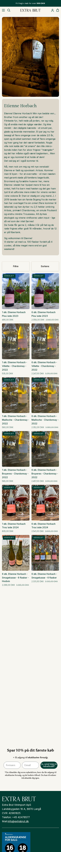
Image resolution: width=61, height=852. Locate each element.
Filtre (15, 266)
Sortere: (45, 266)
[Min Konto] (51, 10)
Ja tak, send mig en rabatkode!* (41, 839)
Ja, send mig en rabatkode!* (49, 765)
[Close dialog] (58, 808)
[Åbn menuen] (2, 10)
